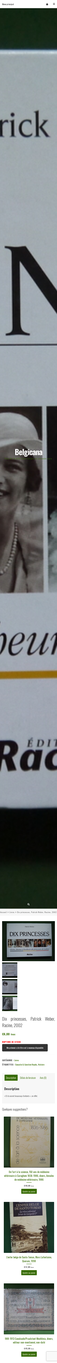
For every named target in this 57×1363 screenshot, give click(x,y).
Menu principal (8, 4)
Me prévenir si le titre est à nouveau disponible (25, 1047)
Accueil (3, 912)
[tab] (11, 1077)
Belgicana (28, 451)
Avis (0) (43, 1078)
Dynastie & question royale (26, 1064)
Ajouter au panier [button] (28, 1191)
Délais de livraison (28, 1078)
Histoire (41, 1064)
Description (11, 1078)
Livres (12, 912)
